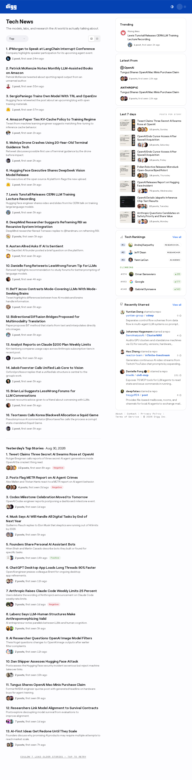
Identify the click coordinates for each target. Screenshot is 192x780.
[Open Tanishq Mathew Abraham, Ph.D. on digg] (8, 334)
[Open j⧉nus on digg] (8, 721)
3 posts (19, 604)
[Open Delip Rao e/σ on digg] (8, 468)
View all (176, 236)
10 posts (23, 467)
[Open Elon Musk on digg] (8, 534)
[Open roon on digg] (145, 191)
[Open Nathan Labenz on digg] (11, 628)
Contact (132, 413)
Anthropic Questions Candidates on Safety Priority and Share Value (158, 215)
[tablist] (94, 38)
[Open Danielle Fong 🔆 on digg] (8, 279)
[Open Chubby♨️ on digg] (8, 358)
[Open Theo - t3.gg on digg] (11, 604)
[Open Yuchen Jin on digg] (145, 175)
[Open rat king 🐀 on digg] (8, 651)
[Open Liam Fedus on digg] (142, 206)
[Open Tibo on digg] (8, 507)
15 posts (154, 221)
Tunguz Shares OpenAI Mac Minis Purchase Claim (149, 72)
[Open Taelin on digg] (8, 604)
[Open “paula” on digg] (11, 487)
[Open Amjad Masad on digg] (145, 145)
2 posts (16, 236)
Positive (55, 558)
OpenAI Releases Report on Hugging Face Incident (158, 184)
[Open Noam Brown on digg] (142, 191)
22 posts (154, 206)
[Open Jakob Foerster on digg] (8, 381)
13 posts (154, 145)
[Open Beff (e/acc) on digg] (8, 307)
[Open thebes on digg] (11, 651)
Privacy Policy (151, 413)
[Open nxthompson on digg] (11, 675)
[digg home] (11, 7)
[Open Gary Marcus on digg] (11, 468)
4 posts (23, 487)
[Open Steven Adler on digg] (8, 487)
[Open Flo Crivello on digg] (8, 628)
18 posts (154, 175)
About (119, 413)
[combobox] (17, 38)
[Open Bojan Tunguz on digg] (8, 698)
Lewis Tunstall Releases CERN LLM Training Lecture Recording (153, 37)
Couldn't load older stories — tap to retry (53, 756)
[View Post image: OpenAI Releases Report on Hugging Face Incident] (127, 186)
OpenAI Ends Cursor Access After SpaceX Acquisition (157, 138)
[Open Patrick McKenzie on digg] (8, 86)
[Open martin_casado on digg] (8, 558)
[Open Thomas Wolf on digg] (139, 175)
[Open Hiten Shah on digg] (11, 558)
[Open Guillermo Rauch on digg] (11, 534)
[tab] (91, 38)
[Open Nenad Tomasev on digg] (8, 236)
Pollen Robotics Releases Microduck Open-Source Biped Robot (157, 168)
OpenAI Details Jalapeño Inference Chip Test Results (157, 199)
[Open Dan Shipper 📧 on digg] (8, 675)
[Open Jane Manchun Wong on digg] (8, 744)
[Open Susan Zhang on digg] (139, 206)
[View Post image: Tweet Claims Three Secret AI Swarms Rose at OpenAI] (127, 125)
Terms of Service (127, 416)
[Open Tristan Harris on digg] (14, 487)
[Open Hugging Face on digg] (8, 109)
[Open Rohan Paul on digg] (8, 133)
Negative (59, 467)
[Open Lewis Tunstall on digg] (8, 212)
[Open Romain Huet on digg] (11, 581)
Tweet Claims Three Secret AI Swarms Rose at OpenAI (159, 123)
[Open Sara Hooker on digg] (139, 145)
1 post (16, 58)
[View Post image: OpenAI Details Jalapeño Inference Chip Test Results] (127, 201)
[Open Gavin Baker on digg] (145, 206)
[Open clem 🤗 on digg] (142, 175)
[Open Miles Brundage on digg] (142, 145)
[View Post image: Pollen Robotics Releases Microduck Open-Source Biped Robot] (127, 171)
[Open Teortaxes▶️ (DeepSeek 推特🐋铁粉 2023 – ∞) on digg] (8, 160)
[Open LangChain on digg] (8, 58)
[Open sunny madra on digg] (11, 698)
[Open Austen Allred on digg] (8, 256)
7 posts (19, 721)
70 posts (154, 191)
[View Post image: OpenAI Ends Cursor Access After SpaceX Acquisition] (127, 140)
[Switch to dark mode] (172, 7)
